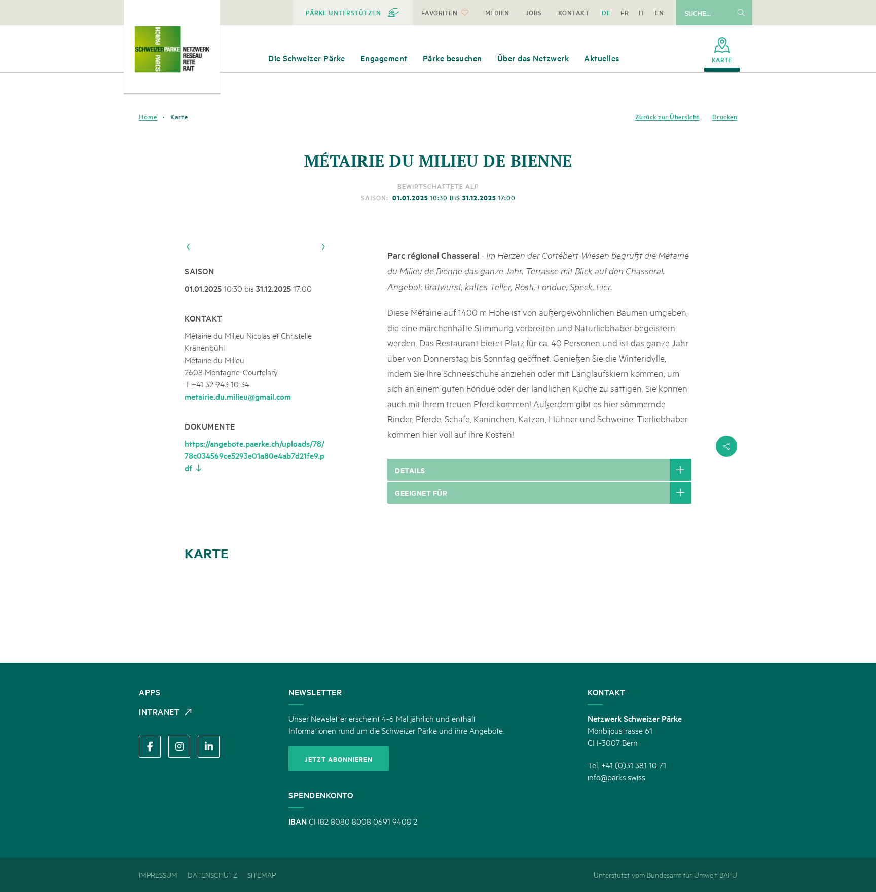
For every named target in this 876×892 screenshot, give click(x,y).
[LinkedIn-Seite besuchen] (209, 747)
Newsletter (315, 691)
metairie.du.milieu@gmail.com (238, 396)
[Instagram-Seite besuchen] (179, 747)
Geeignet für (421, 492)
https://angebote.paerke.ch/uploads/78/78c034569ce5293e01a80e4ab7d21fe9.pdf (254, 455)
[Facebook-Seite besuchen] (150, 747)
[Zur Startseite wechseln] (172, 49)
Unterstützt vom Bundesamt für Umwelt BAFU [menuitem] (665, 874)
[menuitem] (353, 12)
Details (410, 470)
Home (148, 116)
